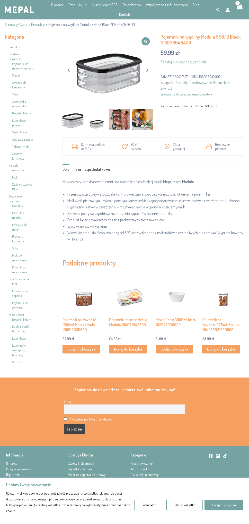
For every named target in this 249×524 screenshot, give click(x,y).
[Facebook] (210, 456)
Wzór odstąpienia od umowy (87, 474)
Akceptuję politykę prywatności (91, 419)
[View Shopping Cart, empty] (239, 9)
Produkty (75, 4)
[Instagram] (218, 456)
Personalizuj (149, 505)
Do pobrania (132, 4)
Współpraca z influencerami (167, 4)
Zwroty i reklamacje (81, 463)
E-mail (68, 401)
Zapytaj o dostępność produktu (183, 62)
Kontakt (125, 14)
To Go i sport (139, 469)
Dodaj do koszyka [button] (81, 349)
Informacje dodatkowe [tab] (92, 169)
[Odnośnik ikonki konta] (227, 10)
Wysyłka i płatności (80, 469)
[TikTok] (225, 456)
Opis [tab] (65, 169)
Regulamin (13, 474)
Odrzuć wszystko (184, 505)
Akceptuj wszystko (224, 505)
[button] (218, 10)
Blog (196, 4)
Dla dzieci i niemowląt (145, 474)
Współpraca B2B (105, 4)
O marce (57, 4)
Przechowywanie (200, 82)
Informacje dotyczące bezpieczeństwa (186, 94)
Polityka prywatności (19, 469)
